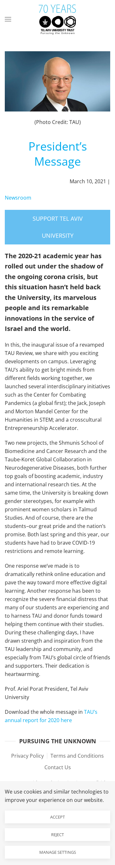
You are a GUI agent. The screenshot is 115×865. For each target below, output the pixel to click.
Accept (57, 817)
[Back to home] (57, 19)
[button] (8, 19)
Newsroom (18, 197)
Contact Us (57, 767)
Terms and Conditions (77, 755)
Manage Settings (57, 852)
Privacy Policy (27, 755)
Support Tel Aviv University (58, 227)
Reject (57, 834)
